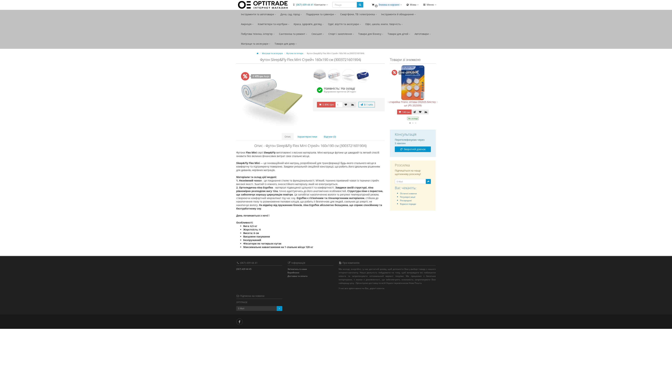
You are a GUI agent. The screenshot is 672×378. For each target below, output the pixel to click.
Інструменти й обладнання (397, 14)
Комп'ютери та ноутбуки (273, 24)
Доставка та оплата (297, 276)
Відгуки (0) (330, 136)
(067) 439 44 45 (243, 269)
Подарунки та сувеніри (320, 14)
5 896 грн (328, 104)
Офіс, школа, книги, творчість (383, 24)
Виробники (293, 272)
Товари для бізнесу (370, 34)
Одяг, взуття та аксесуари (344, 24)
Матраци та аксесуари (255, 43)
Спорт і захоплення (340, 34)
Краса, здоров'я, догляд (308, 24)
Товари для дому (285, 43)
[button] (386, 5)
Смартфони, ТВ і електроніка (358, 14)
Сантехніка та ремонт (292, 34)
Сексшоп (317, 34)
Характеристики (307, 136)
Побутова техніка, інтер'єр (257, 34)
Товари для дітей (398, 34)
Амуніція (246, 24)
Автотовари (422, 34)
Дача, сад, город (290, 14)
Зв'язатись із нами (297, 269)
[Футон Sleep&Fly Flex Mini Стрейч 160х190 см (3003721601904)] (272, 98)
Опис (288, 136)
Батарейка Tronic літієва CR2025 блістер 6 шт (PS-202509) (412, 103)
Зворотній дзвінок (414, 149)
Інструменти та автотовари (258, 14)
